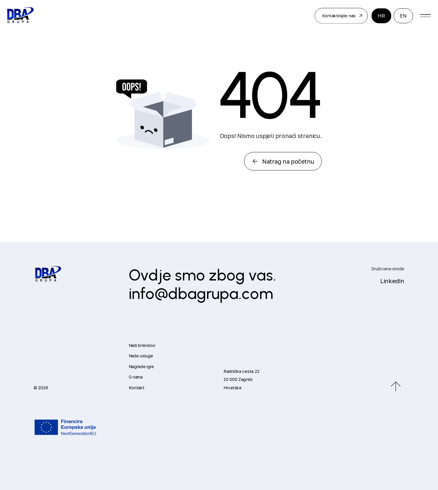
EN (403, 16)
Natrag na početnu (288, 161)
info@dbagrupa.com (201, 293)
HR (381, 16)
